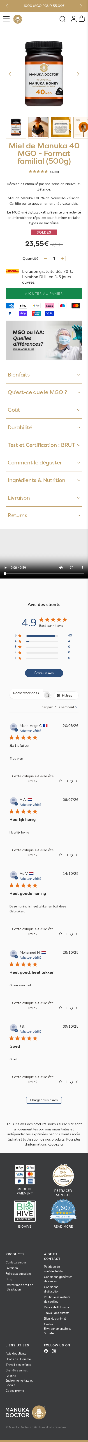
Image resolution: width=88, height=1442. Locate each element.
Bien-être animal (55, 1319)
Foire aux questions (19, 1274)
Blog (9, 1279)
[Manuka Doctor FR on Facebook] (47, 1352)
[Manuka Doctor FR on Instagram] (55, 1352)
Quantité (31, 258)
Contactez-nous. (16, 1263)
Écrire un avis (44, 673)
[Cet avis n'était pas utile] (72, 781)
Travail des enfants (56, 1313)
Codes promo (15, 1391)
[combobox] (59, 707)
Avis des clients (16, 1354)
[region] (43, 636)
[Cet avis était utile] (62, 781)
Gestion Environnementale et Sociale (57, 1328)
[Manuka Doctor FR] (17, 19)
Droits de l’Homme (56, 1307)
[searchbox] (26, 693)
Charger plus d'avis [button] (44, 1100)
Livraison (12, 1268)
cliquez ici (55, 1144)
